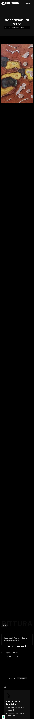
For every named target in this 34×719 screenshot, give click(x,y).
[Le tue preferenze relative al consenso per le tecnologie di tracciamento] (3, 717)
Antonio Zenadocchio (10, 4)
